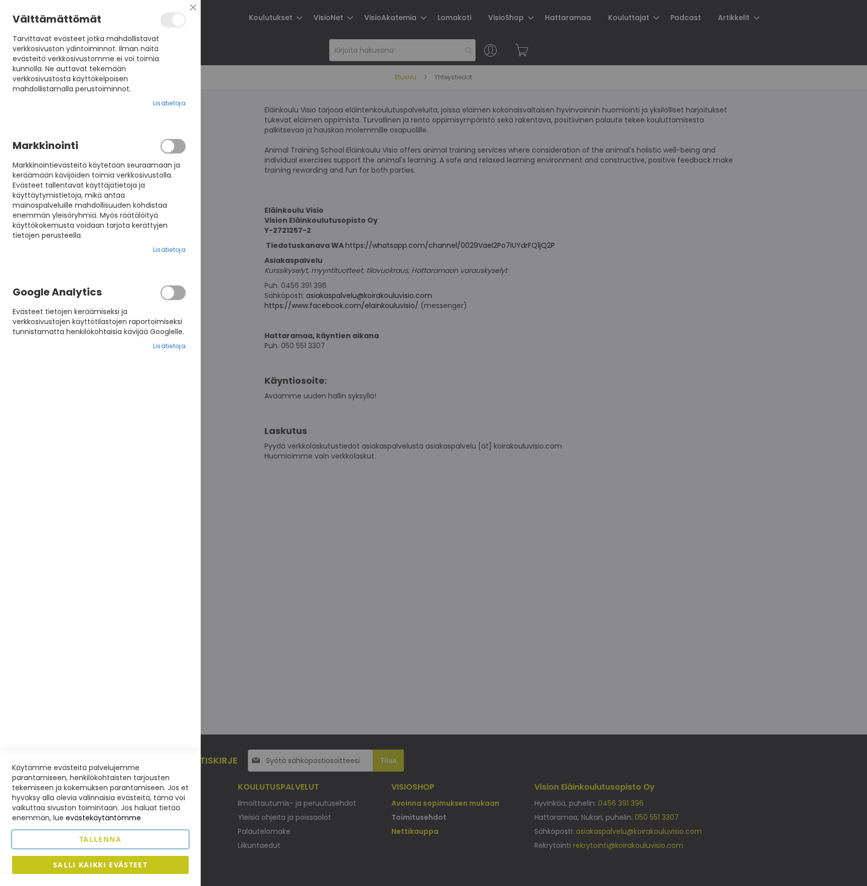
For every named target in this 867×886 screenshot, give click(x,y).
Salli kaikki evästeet (100, 864)
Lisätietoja (169, 103)
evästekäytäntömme (103, 818)
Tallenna (100, 839)
